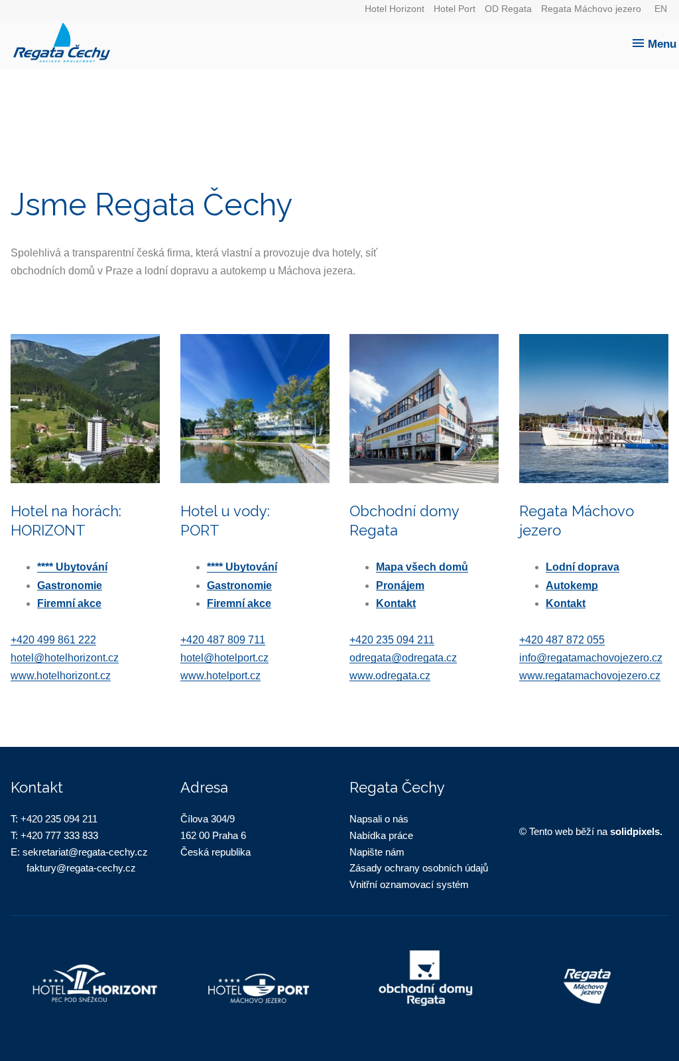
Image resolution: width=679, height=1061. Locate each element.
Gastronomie (69, 585)
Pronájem (400, 585)
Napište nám (376, 852)
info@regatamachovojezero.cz (590, 657)
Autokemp (572, 585)
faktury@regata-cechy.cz (81, 867)
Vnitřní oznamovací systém (409, 884)
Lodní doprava (582, 567)
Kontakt (396, 603)
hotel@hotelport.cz (224, 657)
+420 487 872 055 (562, 639)
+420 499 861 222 (53, 639)
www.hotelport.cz (220, 675)
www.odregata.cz (389, 675)
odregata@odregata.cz (403, 657)
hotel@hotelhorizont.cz (65, 657)
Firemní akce (69, 603)
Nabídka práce (381, 835)
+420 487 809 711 (222, 639)
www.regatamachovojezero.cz (589, 675)
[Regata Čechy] (342, 38)
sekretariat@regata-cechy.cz (85, 852)
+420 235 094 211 (391, 639)
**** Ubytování (72, 567)
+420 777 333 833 (59, 835)
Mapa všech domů (422, 567)
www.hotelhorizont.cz (61, 675)
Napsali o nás (378, 818)
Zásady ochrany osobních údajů (418, 867)
